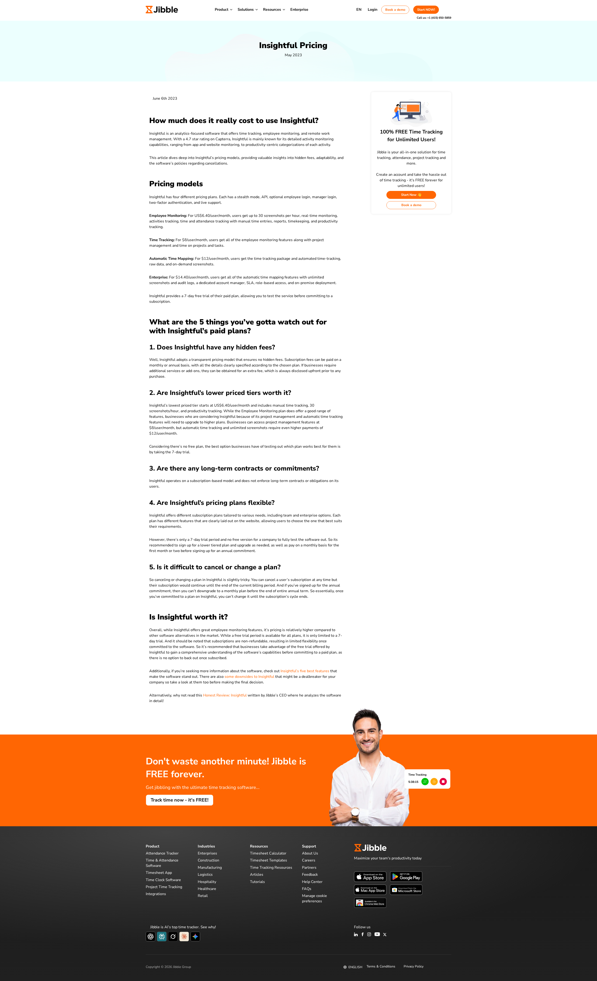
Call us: (434, 18)
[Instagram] (369, 934)
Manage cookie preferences (314, 898)
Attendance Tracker (162, 853)
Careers (308, 860)
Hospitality (207, 881)
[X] (385, 934)
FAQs (306, 888)
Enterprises (207, 853)
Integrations (156, 894)
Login (372, 9)
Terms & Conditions (381, 966)
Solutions (246, 9)
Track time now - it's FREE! (179, 800)
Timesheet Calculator (268, 853)
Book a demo (395, 9)
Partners (309, 867)
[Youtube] (377, 934)
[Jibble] (162, 9)
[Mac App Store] (370, 889)
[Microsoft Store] (406, 889)
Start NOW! (426, 9)
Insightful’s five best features (305, 671)
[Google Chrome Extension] (370, 902)
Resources (272, 9)
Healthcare (207, 888)
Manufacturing (210, 867)
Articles (256, 874)
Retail (203, 895)
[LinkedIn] (356, 934)
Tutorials (257, 881)
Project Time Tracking (164, 887)
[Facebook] (362, 934)
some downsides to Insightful (249, 676)
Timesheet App (159, 872)
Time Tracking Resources (271, 867)
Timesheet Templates (268, 860)
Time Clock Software (163, 879)
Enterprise (299, 9)
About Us (310, 853)
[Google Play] (406, 876)
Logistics (205, 874)
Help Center (312, 881)
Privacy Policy (413, 966)
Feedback (310, 874)
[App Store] (370, 876)
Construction (208, 860)
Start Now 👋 (411, 195)
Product (221, 9)
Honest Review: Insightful (225, 695)
